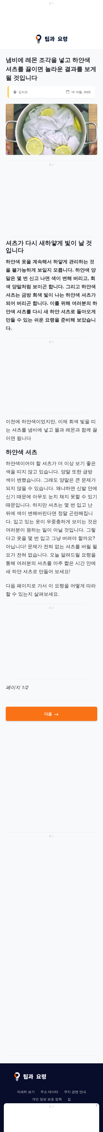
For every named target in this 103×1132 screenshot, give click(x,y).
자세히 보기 (26, 1091)
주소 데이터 (49, 1091)
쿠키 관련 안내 (75, 1091)
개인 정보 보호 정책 (47, 1099)
